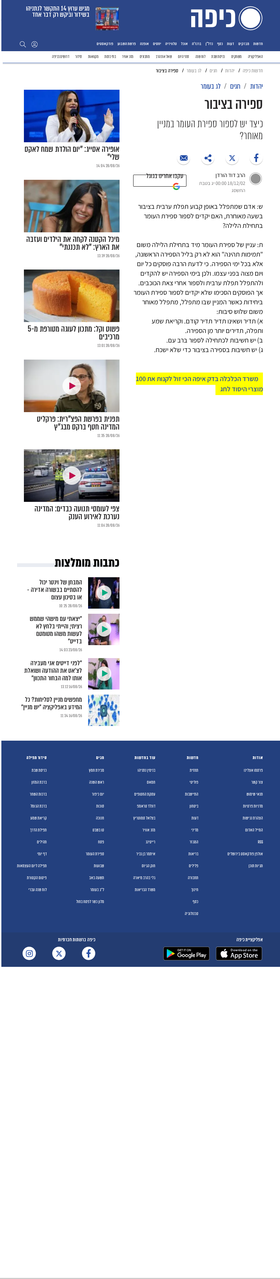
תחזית (194, 770)
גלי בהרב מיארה (144, 878)
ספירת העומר (95, 854)
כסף (220, 43)
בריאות (193, 854)
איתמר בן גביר (145, 854)
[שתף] (256, 157)
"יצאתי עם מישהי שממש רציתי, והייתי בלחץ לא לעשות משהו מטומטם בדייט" (56, 630)
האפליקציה (255, 57)
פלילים (193, 866)
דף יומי (42, 854)
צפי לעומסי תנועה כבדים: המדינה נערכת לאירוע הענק (77, 512)
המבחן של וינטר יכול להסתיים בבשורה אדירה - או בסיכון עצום (54, 590)
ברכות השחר (38, 794)
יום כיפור (98, 794)
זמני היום (183, 57)
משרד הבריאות (145, 890)
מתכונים (145, 57)
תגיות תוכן (256, 866)
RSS (260, 842)
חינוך (194, 890)
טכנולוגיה (191, 914)
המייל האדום (254, 830)
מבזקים (243, 43)
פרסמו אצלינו (253, 770)
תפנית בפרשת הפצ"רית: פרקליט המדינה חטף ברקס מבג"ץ (78, 423)
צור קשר (257, 782)
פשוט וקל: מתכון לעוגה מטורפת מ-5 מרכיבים (74, 333)
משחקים (236, 57)
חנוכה (100, 818)
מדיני (194, 830)
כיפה (225, 18)
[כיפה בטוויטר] (59, 953)
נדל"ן (209, 43)
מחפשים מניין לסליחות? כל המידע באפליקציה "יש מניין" (51, 703)
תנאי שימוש (255, 794)
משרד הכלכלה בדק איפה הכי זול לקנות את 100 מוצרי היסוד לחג (199, 383)
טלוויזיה (171, 43)
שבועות (99, 866)
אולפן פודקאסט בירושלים (245, 854)
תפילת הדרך (38, 830)
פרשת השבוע (126, 43)
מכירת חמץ (96, 770)
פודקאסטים (105, 43)
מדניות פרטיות (253, 806)
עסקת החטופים (144, 794)
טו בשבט (98, 830)
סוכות (100, 806)
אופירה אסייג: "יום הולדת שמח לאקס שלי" (72, 153)
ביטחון (194, 806)
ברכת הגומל (38, 806)
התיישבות (191, 794)
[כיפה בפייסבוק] (88, 953)
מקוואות (93, 57)
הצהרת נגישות (253, 818)
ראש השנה (96, 782)
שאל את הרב (164, 57)
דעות (230, 43)
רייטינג (150, 842)
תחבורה (193, 878)
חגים (100, 758)
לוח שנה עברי (37, 890)
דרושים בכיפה (60, 57)
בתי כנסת (110, 57)
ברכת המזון (39, 782)
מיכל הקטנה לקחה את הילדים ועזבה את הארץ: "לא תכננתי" (73, 243)
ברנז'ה (196, 43)
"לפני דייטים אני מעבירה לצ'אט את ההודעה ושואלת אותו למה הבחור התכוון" (53, 670)
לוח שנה (200, 57)
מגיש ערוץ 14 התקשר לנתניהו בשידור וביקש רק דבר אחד (57, 11)
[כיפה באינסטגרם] (29, 953)
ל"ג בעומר (97, 890)
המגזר (194, 842)
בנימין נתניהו (146, 770)
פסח (101, 842)
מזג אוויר (128, 57)
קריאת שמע (38, 818)
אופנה (144, 43)
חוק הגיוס (148, 866)
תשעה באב (96, 878)
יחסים (157, 43)
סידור (78, 57)
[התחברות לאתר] (34, 44)
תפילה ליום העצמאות (32, 866)
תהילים (42, 842)
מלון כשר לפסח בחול (90, 902)
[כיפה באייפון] (239, 953)
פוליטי (194, 782)
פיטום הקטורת (37, 878)
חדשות (258, 43)
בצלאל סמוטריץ (144, 818)
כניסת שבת (218, 57)
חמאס (151, 782)
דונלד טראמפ (146, 806)
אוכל (184, 43)
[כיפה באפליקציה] (186, 953)
